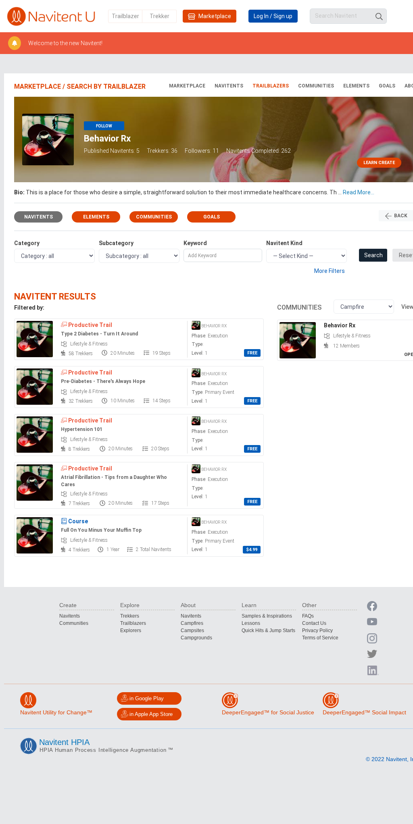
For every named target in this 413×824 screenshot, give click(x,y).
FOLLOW (104, 126)
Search (373, 255)
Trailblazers (133, 623)
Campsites (192, 630)
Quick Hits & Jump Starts (268, 630)
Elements (96, 217)
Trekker (159, 16)
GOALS (387, 86)
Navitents (38, 217)
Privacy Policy (317, 630)
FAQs (308, 616)
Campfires (192, 623)
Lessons (251, 623)
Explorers (130, 630)
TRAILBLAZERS (270, 86)
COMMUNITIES (316, 86)
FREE (252, 353)
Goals (211, 217)
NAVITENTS (229, 86)
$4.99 (251, 549)
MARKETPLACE (187, 86)
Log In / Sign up (273, 16)
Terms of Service (320, 638)
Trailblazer (125, 16)
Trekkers (129, 616)
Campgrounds (196, 638)
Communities (154, 217)
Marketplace (214, 16)
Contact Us (314, 623)
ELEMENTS (356, 86)
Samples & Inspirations (267, 616)
